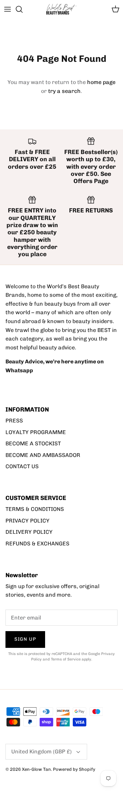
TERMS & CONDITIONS (34, 509)
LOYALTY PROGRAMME (35, 432)
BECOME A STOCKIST (33, 443)
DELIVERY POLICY (29, 532)
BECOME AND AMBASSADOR (42, 455)
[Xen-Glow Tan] (61, 9)
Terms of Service (66, 659)
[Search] (22, 9)
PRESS (14, 420)
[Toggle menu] (7, 9)
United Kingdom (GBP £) (41, 751)
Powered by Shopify (74, 769)
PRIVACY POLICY (27, 520)
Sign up (25, 639)
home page (101, 82)
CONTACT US (22, 466)
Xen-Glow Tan (36, 769)
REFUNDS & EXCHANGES (37, 543)
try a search (64, 91)
